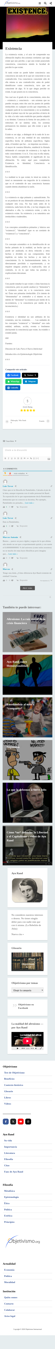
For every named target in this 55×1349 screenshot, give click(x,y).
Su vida (8, 1140)
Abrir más (27, 588)
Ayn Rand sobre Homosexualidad (17, 663)
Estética (8, 1215)
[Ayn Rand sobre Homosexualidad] (27, 674)
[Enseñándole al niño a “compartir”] (27, 717)
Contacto (8, 1303)
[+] (37, 458)
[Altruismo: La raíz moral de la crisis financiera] (27, 632)
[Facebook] (6, 1121)
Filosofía (8, 1159)
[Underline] (11, 458)
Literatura (9, 1153)
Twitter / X (31, 375)
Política (8, 1209)
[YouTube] (21, 1121)
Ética (6, 1203)
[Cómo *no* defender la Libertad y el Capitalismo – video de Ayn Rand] (27, 845)
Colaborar (9, 1310)
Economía (9, 1269)
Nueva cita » (17, 934)
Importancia (10, 1146)
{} (34, 458)
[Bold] (5, 458)
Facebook (14, 375)
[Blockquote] (24, 458)
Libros (7, 1097)
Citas (6, 1165)
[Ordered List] (18, 458)
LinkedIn (14, 388)
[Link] (30, 458)
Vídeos (7, 1103)
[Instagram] (28, 1121)
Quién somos (10, 1297)
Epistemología (11, 1197)
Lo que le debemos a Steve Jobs (26, 789)
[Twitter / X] (13, 1121)
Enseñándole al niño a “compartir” (20, 706)
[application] (27, 1041)
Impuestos (13, 747)
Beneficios (9, 1078)
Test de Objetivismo (14, 1072)
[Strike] (14, 458)
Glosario (8, 1091)
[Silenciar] (36, 1048)
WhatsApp (15, 381)
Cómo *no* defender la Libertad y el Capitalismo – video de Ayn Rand (27, 836)
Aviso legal (9, 1316)
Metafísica (9, 1191)
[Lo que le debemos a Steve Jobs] (27, 802)
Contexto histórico (13, 1085)
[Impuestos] (27, 760)
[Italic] (8, 458)
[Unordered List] (21, 458)
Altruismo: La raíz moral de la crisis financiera (26, 621)
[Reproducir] (17, 1048)
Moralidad (9, 1282)
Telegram (32, 381)
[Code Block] (27, 458)
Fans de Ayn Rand (13, 1171)
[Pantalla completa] (41, 1048)
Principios (9, 1222)
